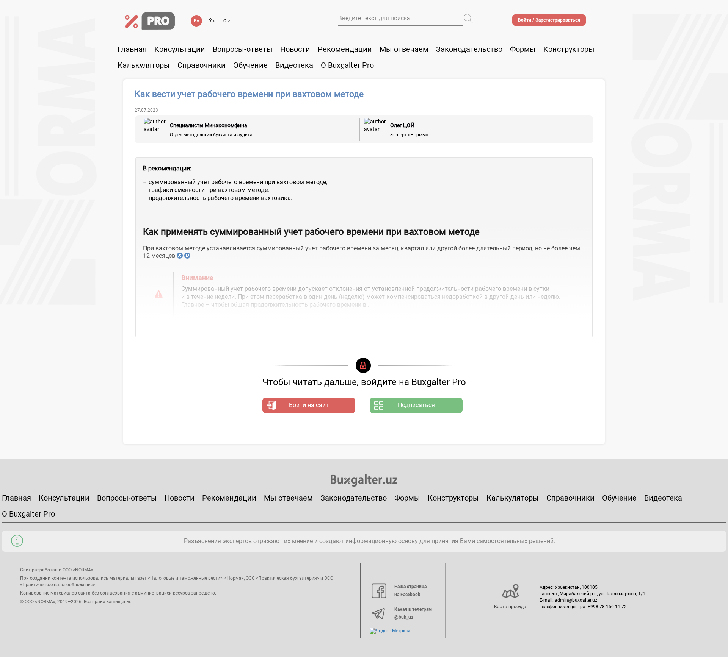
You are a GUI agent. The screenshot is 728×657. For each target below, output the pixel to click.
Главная (132, 49)
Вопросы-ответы (243, 49)
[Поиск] (468, 18)
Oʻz (226, 20)
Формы (523, 49)
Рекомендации (345, 49)
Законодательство (469, 49)
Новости (295, 49)
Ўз (212, 20)
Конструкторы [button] (569, 49)
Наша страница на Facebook (410, 591)
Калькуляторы (512, 498)
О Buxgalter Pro (347, 65)
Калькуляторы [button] (144, 65)
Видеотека (294, 65)
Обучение (619, 498)
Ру (196, 20)
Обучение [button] (250, 65)
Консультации (179, 49)
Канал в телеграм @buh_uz (413, 613)
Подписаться (416, 405)
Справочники (201, 65)
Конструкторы (453, 498)
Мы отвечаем (404, 49)
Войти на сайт (309, 405)
